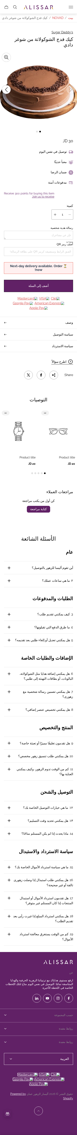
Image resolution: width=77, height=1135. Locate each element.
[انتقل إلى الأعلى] (38, 1111)
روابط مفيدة (66, 1028)
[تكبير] (6, 57)
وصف (69, 322)
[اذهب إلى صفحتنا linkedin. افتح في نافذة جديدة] (36, 998)
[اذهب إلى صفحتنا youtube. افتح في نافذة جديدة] (47, 998)
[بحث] (15, 7)
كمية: (69, 206)
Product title (67, 457)
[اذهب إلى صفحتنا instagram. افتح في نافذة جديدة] (58, 998)
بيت (70, 18)
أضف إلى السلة (38, 286)
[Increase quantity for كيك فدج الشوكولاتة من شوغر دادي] (55, 214)
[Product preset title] (58, 431)
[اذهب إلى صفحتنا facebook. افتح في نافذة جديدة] (68, 998)
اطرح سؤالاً (59, 362)
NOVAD (57, 18)
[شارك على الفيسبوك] (41, 375)
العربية (64, 1059)
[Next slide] (6, 89)
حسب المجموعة (63, 1015)
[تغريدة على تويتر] (28, 375)
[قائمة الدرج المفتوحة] (71, 7)
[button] (40, 131)
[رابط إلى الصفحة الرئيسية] (58, 962)
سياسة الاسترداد (62, 346)
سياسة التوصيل (63, 334)
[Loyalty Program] (7, 1113)
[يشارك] (53, 375)
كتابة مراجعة (38, 509)
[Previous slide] (70, 89)
